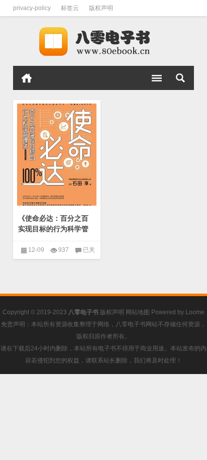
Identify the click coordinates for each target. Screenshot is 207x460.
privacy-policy (32, 8)
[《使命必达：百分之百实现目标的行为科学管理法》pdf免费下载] (56, 155)
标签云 (70, 8)
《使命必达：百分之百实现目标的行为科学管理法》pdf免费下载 (53, 228)
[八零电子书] (103, 41)
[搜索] (180, 78)
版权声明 (101, 8)
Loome (194, 312)
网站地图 (138, 312)
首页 (26, 78)
